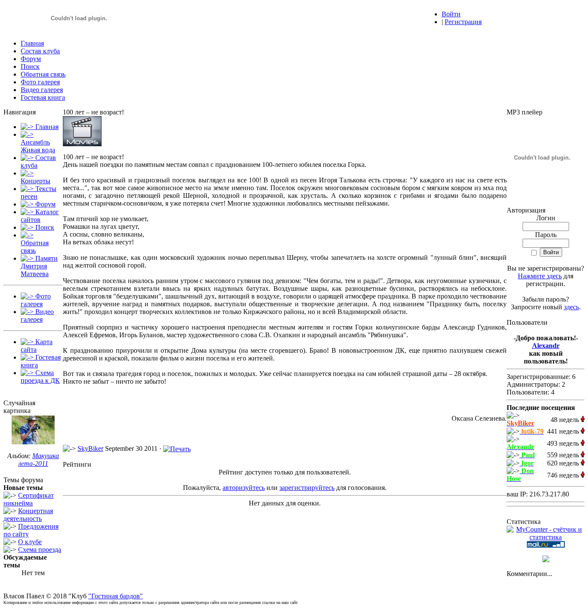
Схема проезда (39, 549)
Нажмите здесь (540, 276)
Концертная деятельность (28, 514)
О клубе (30, 541)
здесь (571, 307)
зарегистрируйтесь (306, 487)
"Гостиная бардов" (115, 596)
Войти (451, 14)
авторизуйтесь (244, 487)
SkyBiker (90, 448)
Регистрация (463, 21)
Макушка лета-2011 (38, 459)
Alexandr (546, 345)
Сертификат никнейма (28, 499)
